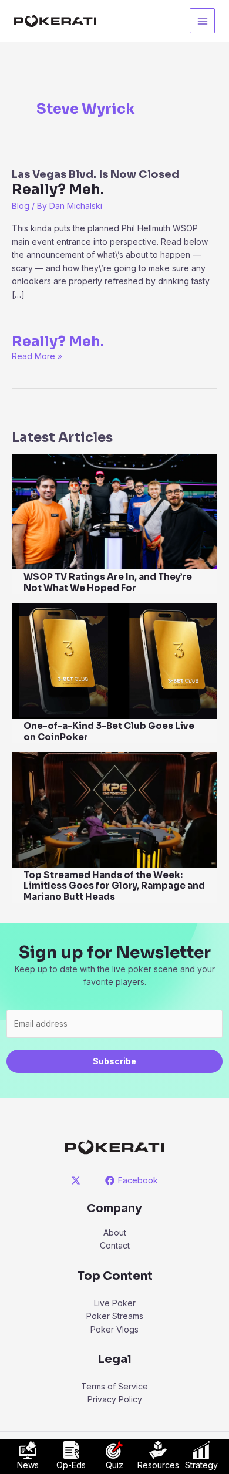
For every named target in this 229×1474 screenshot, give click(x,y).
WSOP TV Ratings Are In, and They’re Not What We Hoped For (107, 582)
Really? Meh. (58, 341)
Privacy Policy (114, 1399)
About (114, 1232)
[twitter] (77, 1180)
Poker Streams (114, 1316)
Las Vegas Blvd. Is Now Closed (95, 183)
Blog (20, 206)
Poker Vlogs (114, 1329)
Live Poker (115, 1303)
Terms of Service (114, 1386)
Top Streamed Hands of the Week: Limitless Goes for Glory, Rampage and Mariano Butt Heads (114, 886)
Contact (115, 1245)
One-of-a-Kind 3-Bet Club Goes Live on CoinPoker (108, 731)
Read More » (37, 356)
